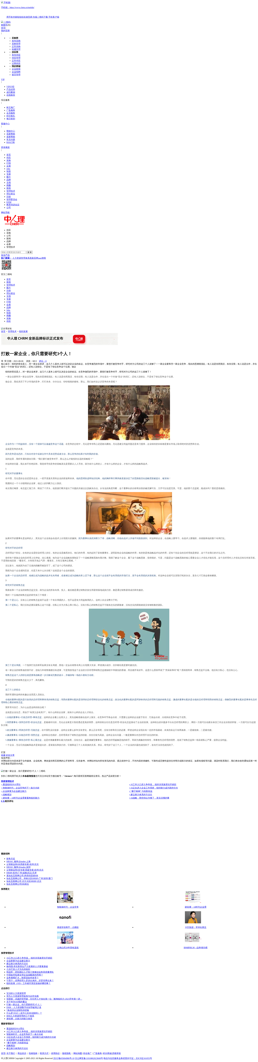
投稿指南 (33, 1053)
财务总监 (10, 859)
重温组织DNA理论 (15, 1028)
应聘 (36, 258)
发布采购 (16, 41)
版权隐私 (66, 1053)
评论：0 (42, 361)
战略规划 (10, 1045)
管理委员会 (11, 199)
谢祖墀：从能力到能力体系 (19, 1019)
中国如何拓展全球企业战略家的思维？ (24, 975)
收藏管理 (16, 49)
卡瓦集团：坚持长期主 (195, 927)
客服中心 (5, 124)
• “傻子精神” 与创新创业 (140, 791)
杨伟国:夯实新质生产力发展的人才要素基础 (27, 966)
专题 (8, 174)
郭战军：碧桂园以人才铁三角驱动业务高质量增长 (30, 972)
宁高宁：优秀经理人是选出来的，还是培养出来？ (30, 980)
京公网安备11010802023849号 (89, 1058)
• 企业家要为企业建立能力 (13, 791)
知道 (8, 171)
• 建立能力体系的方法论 (140, 794)
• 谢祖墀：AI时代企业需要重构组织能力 (20, 798)
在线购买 (10, 95)
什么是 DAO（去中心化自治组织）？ (24, 1013)
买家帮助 (10, 134)
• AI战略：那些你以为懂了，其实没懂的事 (149, 798)
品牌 (8, 180)
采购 (8, 160)
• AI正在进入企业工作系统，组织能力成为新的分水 (153, 788)
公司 (8, 207)
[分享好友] (6, 328)
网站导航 (5, 212)
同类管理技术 (7, 781)
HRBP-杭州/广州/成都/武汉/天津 (21, 873)
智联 (44, 258)
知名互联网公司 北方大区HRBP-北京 (23, 881)
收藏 (3, 755)
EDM (8, 202)
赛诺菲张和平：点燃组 (68, 927)
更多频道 (5, 147)
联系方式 (44, 1053)
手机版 (30, 9)
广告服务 (10, 110)
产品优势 (10, 89)
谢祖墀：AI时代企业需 (195, 907)
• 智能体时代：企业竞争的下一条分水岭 (20, 788)
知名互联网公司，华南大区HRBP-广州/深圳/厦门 (29, 878)
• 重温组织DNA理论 (11, 784)
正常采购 (16, 46)
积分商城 (107, 1053)
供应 (8, 157)
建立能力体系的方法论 (17, 963)
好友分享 (10, 755)
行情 (8, 163)
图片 (8, 177)
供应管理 (16, 58)
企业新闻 (16, 69)
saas (40, 258)
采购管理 (16, 43)
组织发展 (23, 331)
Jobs (8, 169)
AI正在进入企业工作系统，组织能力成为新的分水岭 (31, 1037)
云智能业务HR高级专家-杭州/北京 (22, 864)
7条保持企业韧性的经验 (17, 1010)
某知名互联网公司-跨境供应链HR (22, 875)
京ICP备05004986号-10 (63, 1058)
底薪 (32, 258)
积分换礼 (10, 116)
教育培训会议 (12, 205)
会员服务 (10, 113)
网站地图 (77, 1053)
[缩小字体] (5, 361)
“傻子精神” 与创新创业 (17, 1043)
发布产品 (5, 255)
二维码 (7, 22)
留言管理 (16, 74)
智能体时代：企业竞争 (68, 907)
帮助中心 (10, 131)
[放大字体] (2, 361)
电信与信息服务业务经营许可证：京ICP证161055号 (127, 1058)
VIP (3, 79)
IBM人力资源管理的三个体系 (20, 1016)
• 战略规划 (6, 794)
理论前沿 (10, 194)
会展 (8, 166)
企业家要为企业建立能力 (18, 961)
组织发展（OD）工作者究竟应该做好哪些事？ (28, 983)
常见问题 (10, 139)
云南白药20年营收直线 (68, 947)
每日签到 (10, 119)
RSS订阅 (10, 142)
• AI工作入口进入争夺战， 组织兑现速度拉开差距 (152, 784)
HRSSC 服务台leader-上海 (18, 861)
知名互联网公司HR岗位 (17, 884)
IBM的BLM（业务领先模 (195, 947)
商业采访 (22, 1053)
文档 (8, 182)
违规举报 (116, 1053)
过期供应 (16, 63)
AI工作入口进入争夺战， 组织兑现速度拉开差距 (29, 958)
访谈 (8, 196)
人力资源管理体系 (21, 258)
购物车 (4, 25)
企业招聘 (16, 72)
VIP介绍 (10, 86)
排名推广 (87, 1053)
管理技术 (10, 191)
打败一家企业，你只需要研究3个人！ (24, 1004)
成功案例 (10, 92)
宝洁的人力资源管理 (16, 993)
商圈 (8, 185)
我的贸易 (5, 30)
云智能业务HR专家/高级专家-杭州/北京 (25, 870)
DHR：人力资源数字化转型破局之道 (23, 1007)
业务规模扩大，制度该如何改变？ (22, 978)
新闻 (8, 188)
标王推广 (10, 107)
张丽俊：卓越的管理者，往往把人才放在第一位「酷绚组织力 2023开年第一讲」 (44, 999)
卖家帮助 (10, 137)
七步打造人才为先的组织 (18, 969)
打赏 (3, 752)
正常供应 (16, 60)
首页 (3, 28)
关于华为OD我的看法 (16, 1002)
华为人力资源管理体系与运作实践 (22, 996)
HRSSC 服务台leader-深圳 (18, 867)
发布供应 (16, 55)
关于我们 (10, 1053)
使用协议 (55, 1053)
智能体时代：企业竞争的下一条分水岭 (24, 1034)
